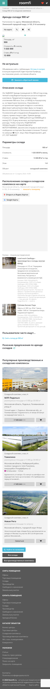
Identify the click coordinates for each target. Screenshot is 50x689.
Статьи (5, 652)
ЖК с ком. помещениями (12, 639)
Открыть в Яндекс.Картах (17, 194)
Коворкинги (7, 642)
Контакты (6, 673)
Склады (5, 581)
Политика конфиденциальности (15, 675)
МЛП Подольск (12, 397)
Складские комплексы (11, 633)
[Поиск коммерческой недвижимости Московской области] (28, 3)
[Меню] (3, 3)
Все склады (13, 555)
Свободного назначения (12, 587)
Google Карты (12, 200)
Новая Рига (10, 521)
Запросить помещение (12, 664)
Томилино (9, 457)
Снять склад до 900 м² (14, 338)
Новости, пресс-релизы (12, 655)
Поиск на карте (8, 661)
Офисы (5, 575)
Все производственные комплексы (19, 560)
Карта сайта (34, 685)
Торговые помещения (11, 578)
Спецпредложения (10, 658)
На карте (8, 29)
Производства (8, 584)
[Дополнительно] (43, 3)
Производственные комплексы (15, 636)
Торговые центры (9, 630)
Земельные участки (10, 590)
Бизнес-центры (8, 627)
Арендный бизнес (9, 618)
